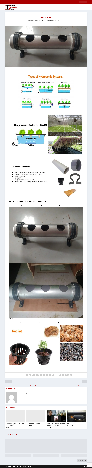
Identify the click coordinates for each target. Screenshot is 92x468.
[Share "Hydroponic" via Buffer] (44, 375)
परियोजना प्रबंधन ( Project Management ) (15, 424)
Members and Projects (53, 7)
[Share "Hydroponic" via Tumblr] (35, 375)
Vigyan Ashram (11, 466)
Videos (70, 7)
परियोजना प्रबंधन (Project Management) (56, 424)
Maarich (30, 466)
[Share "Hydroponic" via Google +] (32, 375)
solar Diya (71, 424)
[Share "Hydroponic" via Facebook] (26, 375)
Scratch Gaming (33, 424)
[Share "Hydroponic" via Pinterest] (38, 375)
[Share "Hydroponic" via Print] (52, 375)
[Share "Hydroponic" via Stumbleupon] (47, 375)
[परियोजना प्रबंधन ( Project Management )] (15, 416)
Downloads (77, 7)
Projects (63, 7)
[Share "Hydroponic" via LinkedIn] (41, 375)
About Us (84, 7)
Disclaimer (19, 466)
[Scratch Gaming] (35, 416)
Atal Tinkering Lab (52, 20)
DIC (42, 7)
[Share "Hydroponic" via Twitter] (29, 375)
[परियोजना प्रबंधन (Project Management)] (56, 416)
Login (11, 2)
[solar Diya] (76, 416)
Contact (6, 2)
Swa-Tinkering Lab (36, 20)
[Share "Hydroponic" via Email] (49, 375)
